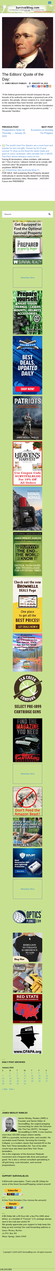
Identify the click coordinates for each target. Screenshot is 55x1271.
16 (18, 1078)
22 (10, 1081)
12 (39, 1076)
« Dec (4, 1089)
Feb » (12, 1089)
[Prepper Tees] (27, 947)
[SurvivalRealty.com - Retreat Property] (27, 242)
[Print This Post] (28, 86)
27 (47, 1081)
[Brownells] (27, 604)
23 (18, 1081)
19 (39, 1078)
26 (39, 1081)
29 (10, 1084)
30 (18, 1084)
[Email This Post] (30, 86)
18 (32, 1078)
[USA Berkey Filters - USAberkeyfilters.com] (27, 832)
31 (25, 1084)
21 (3, 1081)
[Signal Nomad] (27, 509)
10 (25, 1076)
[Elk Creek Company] (27, 695)
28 (3, 1084)
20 (47, 1078)
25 (32, 1081)
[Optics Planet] (27, 916)
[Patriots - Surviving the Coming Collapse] (27, 418)
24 (25, 1081)
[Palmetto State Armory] (27, 365)
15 (10, 1078)
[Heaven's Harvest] (27, 463)
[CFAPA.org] (27, 1039)
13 (47, 1076)
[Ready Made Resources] (27, 312)
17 (25, 1078)
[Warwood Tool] (27, 978)
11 (32, 1076)
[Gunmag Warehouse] (27, 740)
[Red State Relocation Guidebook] (27, 1008)
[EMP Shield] (27, 862)
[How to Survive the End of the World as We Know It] (27, 554)
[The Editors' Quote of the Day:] (27, 42)
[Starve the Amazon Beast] (27, 801)
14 (3, 1078)
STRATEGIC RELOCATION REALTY (20, 170)
